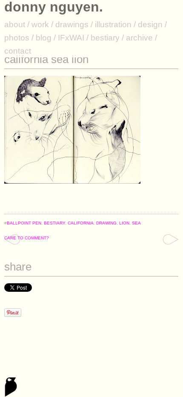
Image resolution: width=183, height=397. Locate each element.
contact (17, 50)
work (40, 24)
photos (16, 37)
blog (43, 37)
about (14, 24)
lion (124, 223)
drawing (106, 223)
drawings (72, 24)
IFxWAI (71, 37)
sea (136, 223)
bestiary (105, 37)
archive (139, 37)
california (81, 223)
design (150, 24)
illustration (113, 24)
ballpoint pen (24, 223)
